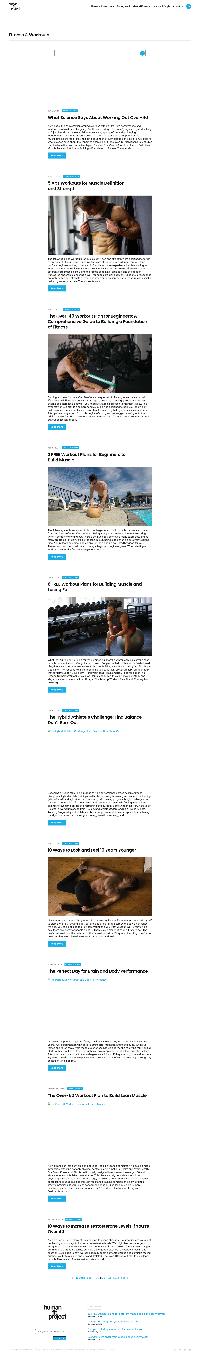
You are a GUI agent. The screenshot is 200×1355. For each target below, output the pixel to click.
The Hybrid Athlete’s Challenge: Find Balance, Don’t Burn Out (95, 719)
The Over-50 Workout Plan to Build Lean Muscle (97, 1095)
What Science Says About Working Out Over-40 (98, 117)
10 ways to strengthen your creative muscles (113, 1321)
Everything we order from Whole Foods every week (117, 1336)
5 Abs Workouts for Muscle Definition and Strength (86, 185)
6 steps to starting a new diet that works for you (115, 1329)
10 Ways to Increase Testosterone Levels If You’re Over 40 (98, 1228)
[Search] (142, 53)
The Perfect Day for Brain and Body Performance (98, 971)
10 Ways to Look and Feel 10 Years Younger (92, 850)
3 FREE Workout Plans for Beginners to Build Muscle (86, 457)
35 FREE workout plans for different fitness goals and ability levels (126, 1313)
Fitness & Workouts (69, 111)
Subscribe (60, 1338)
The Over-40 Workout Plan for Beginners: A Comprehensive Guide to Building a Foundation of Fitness (97, 321)
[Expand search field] (188, 6)
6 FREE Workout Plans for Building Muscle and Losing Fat (95, 586)
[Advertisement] (100, 78)
